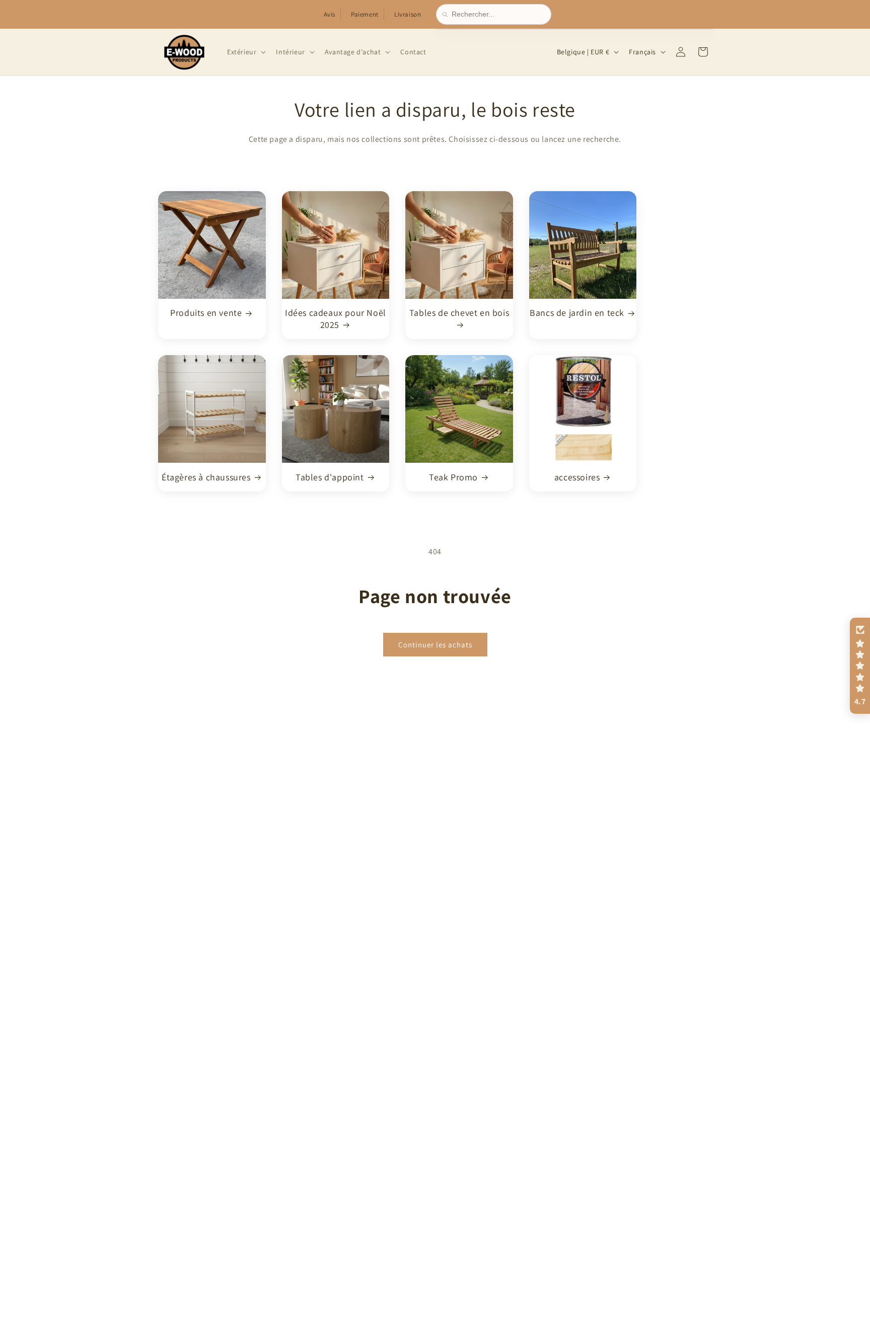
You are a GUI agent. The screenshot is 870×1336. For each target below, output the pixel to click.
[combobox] (498, 14)
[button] (245, 51)
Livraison (407, 14)
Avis (329, 14)
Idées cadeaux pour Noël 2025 (335, 318)
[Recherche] (447, 14)
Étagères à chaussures (206, 476)
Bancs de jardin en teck (577, 312)
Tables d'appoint (330, 476)
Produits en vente (206, 312)
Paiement (365, 14)
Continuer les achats (435, 644)
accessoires (577, 476)
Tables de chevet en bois (459, 312)
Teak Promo (453, 476)
